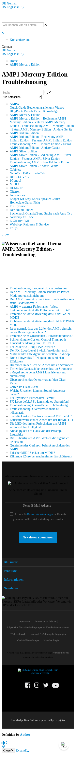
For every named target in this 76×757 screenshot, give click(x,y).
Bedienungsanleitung (40, 107)
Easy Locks (32, 199)
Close (7, 750)
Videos (59, 107)
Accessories (17, 195)
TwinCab (39, 173)
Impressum (24, 621)
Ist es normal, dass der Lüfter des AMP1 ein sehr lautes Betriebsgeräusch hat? (41, 330)
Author (25, 734)
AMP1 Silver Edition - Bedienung (32, 155)
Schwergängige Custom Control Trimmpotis (38, 339)
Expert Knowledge (46, 111)
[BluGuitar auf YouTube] (55, 687)
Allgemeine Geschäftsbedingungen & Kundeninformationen (38, 627)
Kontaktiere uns (20, 39)
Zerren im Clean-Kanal (24, 387)
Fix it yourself (19, 206)
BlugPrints (16, 111)
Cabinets (15, 169)
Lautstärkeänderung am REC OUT (32, 343)
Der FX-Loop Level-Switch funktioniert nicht (39, 350)
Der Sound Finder (21, 209)
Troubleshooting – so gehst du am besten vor (38, 288)
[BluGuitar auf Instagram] (36, 686)
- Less (5, 235)
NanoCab (16, 173)
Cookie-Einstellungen (28, 640)
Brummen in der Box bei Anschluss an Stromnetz (41, 365)
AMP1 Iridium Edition (24, 133)
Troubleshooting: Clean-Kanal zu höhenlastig (39, 405)
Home (14, 61)
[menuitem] (24, 621)
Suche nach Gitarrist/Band (26, 213)
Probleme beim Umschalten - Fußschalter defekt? (41, 336)
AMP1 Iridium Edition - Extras (51, 144)
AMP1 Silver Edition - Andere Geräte (34, 166)
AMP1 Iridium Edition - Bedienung (32, 136)
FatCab (27, 173)
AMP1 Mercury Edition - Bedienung (33, 118)
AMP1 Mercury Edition (25, 64)
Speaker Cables (50, 199)
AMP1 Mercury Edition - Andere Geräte (46, 129)
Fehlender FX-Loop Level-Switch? (32, 346)
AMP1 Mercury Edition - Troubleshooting (37, 123)
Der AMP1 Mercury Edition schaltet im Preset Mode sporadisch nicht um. (39, 293)
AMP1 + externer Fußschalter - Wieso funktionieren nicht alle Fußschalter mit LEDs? (40, 308)
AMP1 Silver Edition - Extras (50, 162)
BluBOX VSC (19, 177)
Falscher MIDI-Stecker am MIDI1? (32, 452)
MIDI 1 (14, 184)
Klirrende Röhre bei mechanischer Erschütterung (41, 456)
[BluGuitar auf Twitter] (45, 687)
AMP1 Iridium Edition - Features (37, 138)
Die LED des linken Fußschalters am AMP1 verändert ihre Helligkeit (38, 425)
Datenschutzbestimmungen (40, 514)
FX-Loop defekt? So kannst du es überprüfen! (39, 401)
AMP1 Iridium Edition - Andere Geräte (35, 147)
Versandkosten (61, 652)
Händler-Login (51, 640)
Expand (21, 750)
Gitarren (15, 191)
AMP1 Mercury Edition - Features (38, 120)
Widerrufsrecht (18, 634)
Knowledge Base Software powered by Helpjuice (38, 719)
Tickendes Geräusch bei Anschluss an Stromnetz (41, 368)
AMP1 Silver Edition (23, 151)
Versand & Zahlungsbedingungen (48, 634)
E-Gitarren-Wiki (20, 220)
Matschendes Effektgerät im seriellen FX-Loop (40, 354)
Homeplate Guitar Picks (25, 202)
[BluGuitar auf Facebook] (27, 686)
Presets (28, 111)
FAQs (13, 228)
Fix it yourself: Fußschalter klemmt (32, 398)
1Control (15, 180)
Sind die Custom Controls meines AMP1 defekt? (41, 416)
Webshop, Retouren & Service (29, 224)
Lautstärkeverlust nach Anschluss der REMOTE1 (41, 420)
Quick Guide (18, 107)
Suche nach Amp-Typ (58, 213)
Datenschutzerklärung (46, 621)
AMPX (14, 104)
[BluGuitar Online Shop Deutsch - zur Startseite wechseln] (38, 673)
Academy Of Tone (22, 217)
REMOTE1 (17, 188)
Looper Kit (17, 199)
